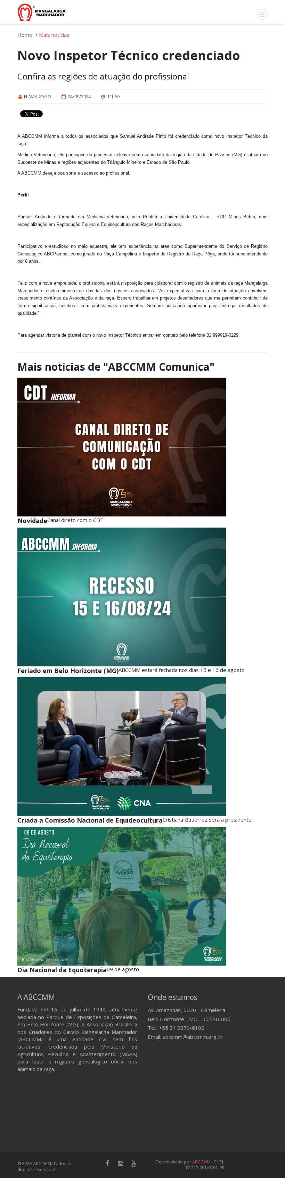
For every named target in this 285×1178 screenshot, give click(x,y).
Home (24, 34)
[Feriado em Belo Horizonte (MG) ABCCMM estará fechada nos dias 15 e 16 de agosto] (142, 597)
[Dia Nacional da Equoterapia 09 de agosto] (142, 896)
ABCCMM (201, 1162)
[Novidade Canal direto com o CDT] (142, 447)
